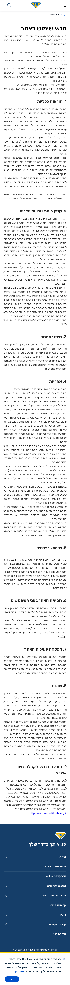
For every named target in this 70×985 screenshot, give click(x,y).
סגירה (12, 979)
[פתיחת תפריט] (64, 5)
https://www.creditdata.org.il (47, 813)
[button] (35, 857)
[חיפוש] (9, 5)
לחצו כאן (20, 971)
